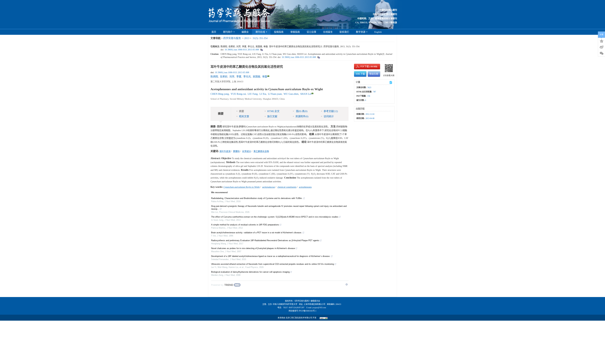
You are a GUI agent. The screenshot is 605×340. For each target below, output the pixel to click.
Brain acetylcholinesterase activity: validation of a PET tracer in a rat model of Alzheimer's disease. (256, 232)
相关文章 (244, 116)
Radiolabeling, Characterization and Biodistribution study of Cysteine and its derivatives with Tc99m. (256, 198)
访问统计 (329, 116)
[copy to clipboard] (318, 57)
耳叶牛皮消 (224, 151)
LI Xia (262, 94)
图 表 (301, 111)
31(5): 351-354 (260, 38)
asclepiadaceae (268, 187)
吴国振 (256, 76)
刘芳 (231, 76)
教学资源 (360, 32)
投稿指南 (278, 32)
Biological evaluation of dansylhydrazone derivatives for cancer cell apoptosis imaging (250, 272)
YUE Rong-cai (238, 94)
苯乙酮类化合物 (261, 151)
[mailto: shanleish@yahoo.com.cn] (312, 93)
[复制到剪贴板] (261, 49)
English (378, 32)
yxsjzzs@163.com (319, 307)
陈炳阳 (214, 76)
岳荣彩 (224, 76)
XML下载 (360, 74)
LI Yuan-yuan (275, 94)
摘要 (241, 111)
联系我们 (344, 32)
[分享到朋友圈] (601, 53)
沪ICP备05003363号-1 (307, 311)
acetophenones (305, 187)
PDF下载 (361, 66)
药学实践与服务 (232, 38)
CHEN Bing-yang (219, 94)
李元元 (247, 76)
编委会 (245, 32)
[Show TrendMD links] (346, 284)
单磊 (264, 76)
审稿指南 (295, 32)
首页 (213, 32)
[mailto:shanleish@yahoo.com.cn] (268, 76)
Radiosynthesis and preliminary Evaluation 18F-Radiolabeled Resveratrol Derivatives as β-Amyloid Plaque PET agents (265, 240)
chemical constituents (286, 187)
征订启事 (311, 32)
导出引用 (373, 74)
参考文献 (331, 111)
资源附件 (301, 116)
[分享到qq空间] (601, 41)
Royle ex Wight (241, 187)
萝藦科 (236, 151)
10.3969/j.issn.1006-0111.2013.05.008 (242, 49)
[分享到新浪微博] (601, 47)
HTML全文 (273, 111)
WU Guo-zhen (291, 94)
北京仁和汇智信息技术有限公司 (299, 318)
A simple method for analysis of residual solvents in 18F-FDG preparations (245, 225)
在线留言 (328, 32)
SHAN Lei (305, 94)
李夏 (238, 76)
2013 (246, 38)
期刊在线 (260, 32)
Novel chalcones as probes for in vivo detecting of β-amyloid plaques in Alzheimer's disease (253, 248)
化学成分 (246, 151)
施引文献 (272, 116)
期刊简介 (228, 32)
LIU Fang (253, 94)
